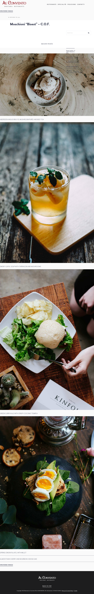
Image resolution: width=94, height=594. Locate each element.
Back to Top (47, 586)
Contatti (81, 4)
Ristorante (52, 4)
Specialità (62, 4)
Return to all (15, 17)
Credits (75, 590)
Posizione (72, 4)
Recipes (3, 116)
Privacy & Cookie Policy (67, 590)
